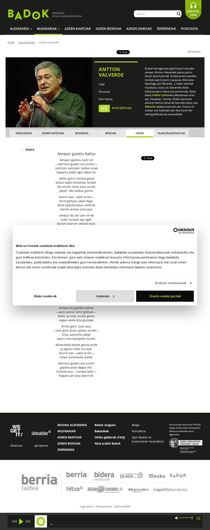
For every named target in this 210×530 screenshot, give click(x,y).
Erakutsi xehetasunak (170, 283)
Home (11, 42)
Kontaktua (139, 431)
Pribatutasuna (104, 506)
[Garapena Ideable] (41, 433)
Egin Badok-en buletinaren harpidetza (148, 439)
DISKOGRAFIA (24, 133)
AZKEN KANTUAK (69, 437)
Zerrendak (166, 28)
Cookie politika (122, 506)
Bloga (135, 425)
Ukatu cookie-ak (45, 296)
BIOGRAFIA (81, 133)
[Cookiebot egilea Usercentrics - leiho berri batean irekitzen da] (176, 231)
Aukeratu (102, 296)
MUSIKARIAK (66, 431)
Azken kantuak (78, 28)
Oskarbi (150, 106)
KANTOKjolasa (193, 13)
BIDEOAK (110, 133)
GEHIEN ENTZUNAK (53, 133)
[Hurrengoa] (28, 521)
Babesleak (102, 431)
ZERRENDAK (65, 450)
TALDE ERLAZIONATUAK (171, 133)
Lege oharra (87, 506)
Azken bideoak (108, 28)
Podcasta (189, 28)
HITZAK (140, 133)
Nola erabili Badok (108, 443)
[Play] (21, 521)
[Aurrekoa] (14, 521)
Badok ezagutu (105, 425)
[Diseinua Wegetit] (16, 430)
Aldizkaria (20, 28)
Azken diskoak (139, 28)
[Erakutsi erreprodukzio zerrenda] (198, 518)
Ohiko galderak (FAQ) (110, 437)
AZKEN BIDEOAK (68, 443)
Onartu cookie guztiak (165, 296)
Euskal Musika (27, 42)
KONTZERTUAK (122, 108)
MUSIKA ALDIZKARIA (72, 425)
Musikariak (47, 28)
